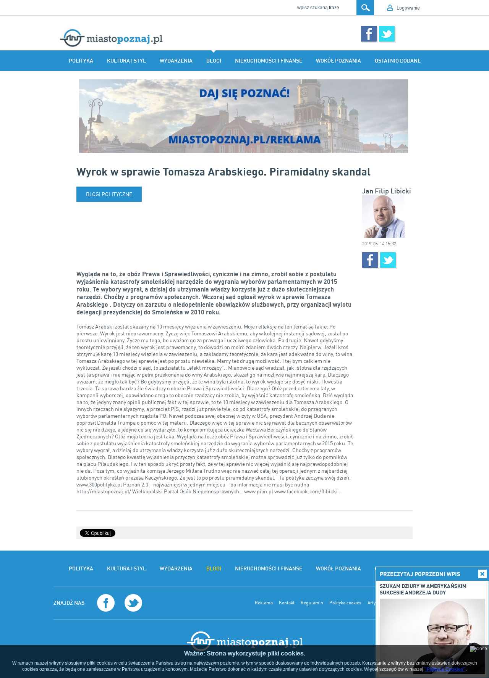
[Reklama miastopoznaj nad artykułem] (244, 116)
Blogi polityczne (109, 194)
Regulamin (312, 603)
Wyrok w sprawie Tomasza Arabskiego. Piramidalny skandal (223, 171)
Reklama (264, 603)
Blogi (213, 60)
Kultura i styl (126, 60)
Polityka (81, 60)
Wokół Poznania (338, 60)
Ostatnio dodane (398, 60)
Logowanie (408, 8)
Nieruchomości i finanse (268, 60)
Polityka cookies (345, 603)
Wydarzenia (176, 60)
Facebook (369, 34)
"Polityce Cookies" (445, 669)
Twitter (387, 34)
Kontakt (287, 603)
